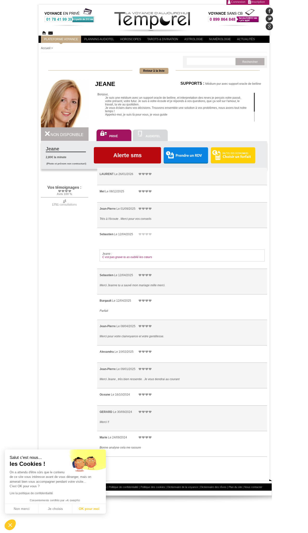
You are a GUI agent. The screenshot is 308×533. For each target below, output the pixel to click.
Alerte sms (127, 155)
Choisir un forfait (233, 155)
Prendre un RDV (185, 155)
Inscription (258, 2)
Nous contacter (253, 487)
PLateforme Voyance (61, 39)
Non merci (21, 509)
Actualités (246, 39)
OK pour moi (89, 509)
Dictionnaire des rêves (213, 487)
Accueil (46, 48)
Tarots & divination (162, 39)
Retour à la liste (154, 70)
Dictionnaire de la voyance (182, 487)
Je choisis (55, 509)
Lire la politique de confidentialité (31, 493)
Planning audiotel (99, 39)
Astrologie (193, 39)
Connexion (238, 2)
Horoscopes (130, 39)
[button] (10, 525)
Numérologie (220, 39)
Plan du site (235, 487)
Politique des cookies (153, 487)
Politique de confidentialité (123, 487)
